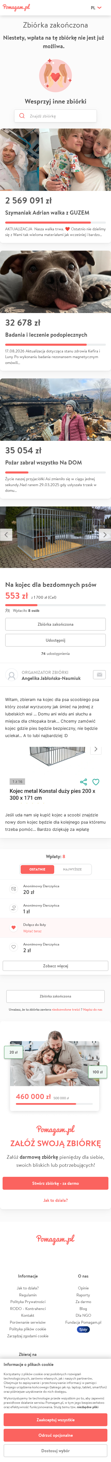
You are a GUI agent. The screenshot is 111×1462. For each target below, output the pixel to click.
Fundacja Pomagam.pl (83, 1322)
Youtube (100, 1251)
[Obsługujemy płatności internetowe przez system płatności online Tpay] (83, 1328)
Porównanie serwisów (28, 1322)
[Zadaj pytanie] (99, 674)
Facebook (11, 1251)
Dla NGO (83, 1315)
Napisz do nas (92, 1009)
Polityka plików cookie (27, 1328)
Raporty (83, 1294)
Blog (83, 1308)
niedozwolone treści (66, 1009)
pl (93, 8)
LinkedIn (64, 1251)
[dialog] (55, 1410)
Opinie (83, 1288)
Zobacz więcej (55, 966)
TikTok (82, 1251)
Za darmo (83, 1301)
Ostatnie (37, 869)
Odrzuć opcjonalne (55, 1435)
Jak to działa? (55, 1200)
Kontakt (27, 1315)
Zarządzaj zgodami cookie (28, 1335)
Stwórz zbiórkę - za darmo (55, 1183)
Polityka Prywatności (27, 1301)
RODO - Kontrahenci (28, 1308)
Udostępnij (55, 640)
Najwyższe (72, 869)
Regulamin (28, 1294)
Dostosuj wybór (55, 1450)
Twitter (29, 1251)
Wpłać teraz (32, 931)
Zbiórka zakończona (56, 624)
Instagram (47, 1251)
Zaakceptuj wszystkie (56, 1420)
